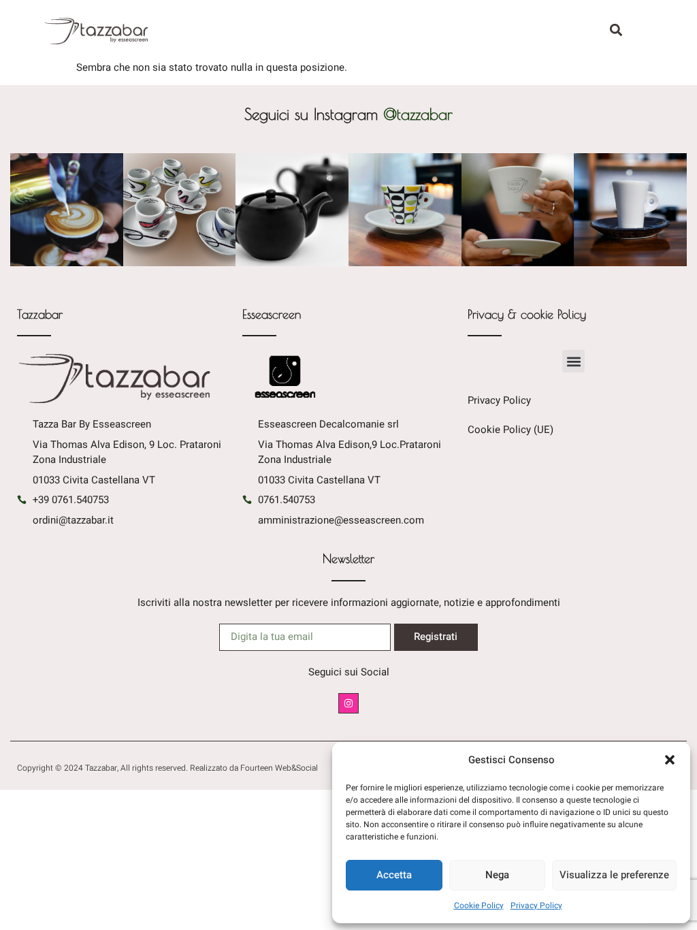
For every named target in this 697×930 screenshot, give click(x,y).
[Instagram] (348, 703)
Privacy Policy (536, 905)
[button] (670, 760)
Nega (497, 874)
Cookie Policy (479, 905)
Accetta (394, 874)
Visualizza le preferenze (614, 874)
